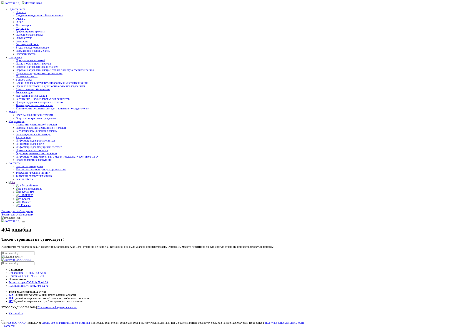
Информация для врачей (30, 143)
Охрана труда (24, 37)
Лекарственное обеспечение (33, 89)
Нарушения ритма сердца (31, 95)
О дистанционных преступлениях (36, 153)
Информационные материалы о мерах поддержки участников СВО (57, 156)
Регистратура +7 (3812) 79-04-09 (28, 282)
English (26, 198)
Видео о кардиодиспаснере (32, 47)
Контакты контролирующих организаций (41, 169)
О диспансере (17, 9)
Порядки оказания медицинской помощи (41, 127)
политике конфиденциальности (284, 322)
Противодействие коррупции (34, 159)
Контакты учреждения (29, 166)
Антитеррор (23, 137)
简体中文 (27, 195)
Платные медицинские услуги (34, 114)
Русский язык (29, 185)
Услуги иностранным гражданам (36, 118)
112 (11, 301)
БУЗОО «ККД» (17, 322)
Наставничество (26, 53)
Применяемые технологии (32, 150)
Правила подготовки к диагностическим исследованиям (50, 86)
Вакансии (22, 41)
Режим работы (24, 179)
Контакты (15, 162)
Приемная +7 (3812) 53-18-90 (26, 275)
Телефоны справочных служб (34, 175)
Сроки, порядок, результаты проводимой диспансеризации (52, 82)
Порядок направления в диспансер (37, 66)
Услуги (13, 111)
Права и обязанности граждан (34, 63)
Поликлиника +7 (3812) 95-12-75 (29, 285)
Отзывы (21, 18)
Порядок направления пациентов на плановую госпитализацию (55, 69)
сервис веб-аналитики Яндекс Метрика (66, 322)
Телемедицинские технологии (34, 105)
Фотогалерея (23, 25)
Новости (21, 12)
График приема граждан (30, 31)
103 (11, 298)
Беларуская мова (31, 188)
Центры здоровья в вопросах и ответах (39, 102)
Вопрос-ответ (24, 79)
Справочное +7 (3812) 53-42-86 (27, 272)
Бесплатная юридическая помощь (36, 130)
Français (25, 205)
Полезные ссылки (26, 76)
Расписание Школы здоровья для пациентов (43, 98)
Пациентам (15, 57)
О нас (19, 21)
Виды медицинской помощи (33, 134)
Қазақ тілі (27, 191)
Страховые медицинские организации (39, 73)
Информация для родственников (36, 140)
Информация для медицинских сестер (39, 146)
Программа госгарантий (30, 60)
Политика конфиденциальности (57, 307)
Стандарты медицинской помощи (36, 124)
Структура (22, 28)
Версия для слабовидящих (17, 211)
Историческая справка (29, 34)
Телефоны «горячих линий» (33, 172)
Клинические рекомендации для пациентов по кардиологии (52, 108)
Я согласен (8, 325)
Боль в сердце (24, 92)
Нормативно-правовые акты (33, 50)
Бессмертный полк (27, 44)
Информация (16, 121)
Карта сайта (16, 313)
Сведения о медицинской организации (39, 15)
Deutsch (26, 202)
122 (11, 294)
